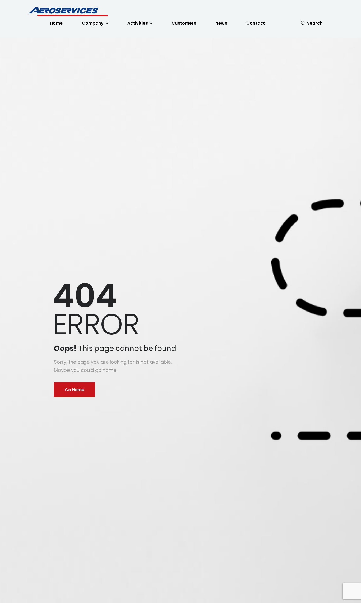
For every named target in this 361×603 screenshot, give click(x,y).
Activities (137, 23)
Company (93, 23)
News (221, 23)
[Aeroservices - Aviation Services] (68, 11)
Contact (255, 23)
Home (56, 23)
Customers (184, 23)
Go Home (74, 390)
